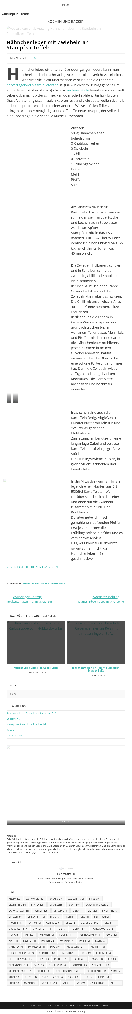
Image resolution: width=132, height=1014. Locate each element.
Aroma (15, 898)
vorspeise (50, 983)
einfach (35, 583)
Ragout (97, 958)
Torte (14, 983)
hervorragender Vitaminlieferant (32, 85)
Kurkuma (67, 940)
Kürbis (84, 940)
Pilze (44, 958)
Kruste (29, 940)
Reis (112, 958)
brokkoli (56, 904)
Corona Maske (19, 910)
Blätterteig (17, 904)
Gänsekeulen (42, 928)
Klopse (111, 934)
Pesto (86, 952)
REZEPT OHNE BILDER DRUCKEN (32, 567)
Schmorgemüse (20, 970)
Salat (39, 964)
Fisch (69, 916)
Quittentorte (13, 718)
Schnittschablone (69, 970)
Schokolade (96, 970)
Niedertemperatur (21, 952)
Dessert (41, 910)
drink (77, 910)
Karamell (47, 934)
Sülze (73, 977)
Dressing (61, 910)
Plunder (60, 958)
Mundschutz (76, 946)
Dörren (10, 730)
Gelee (71, 922)
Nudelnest (47, 952)
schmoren (100, 964)
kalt (29, 934)
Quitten (79, 958)
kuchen (47, 940)
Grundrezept (18, 928)
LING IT (63, 1005)
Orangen (68, 952)
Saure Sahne (58, 964)
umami (30, 983)
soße (14, 977)
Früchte (16, 922)
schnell (54, 583)
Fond (84, 916)
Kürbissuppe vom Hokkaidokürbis (36, 667)
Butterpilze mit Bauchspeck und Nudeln (27, 724)
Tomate (104, 977)
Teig (88, 977)
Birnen (94, 898)
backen (56, 898)
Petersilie (103, 952)
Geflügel (53, 922)
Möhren (98, 946)
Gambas (34, 922)
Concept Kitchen (15, 13)
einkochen (36, 916)
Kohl (13, 940)
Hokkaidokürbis (103, 928)
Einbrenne (110, 910)
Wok (81, 983)
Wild (67, 983)
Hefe (61, 928)
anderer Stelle (78, 90)
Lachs (100, 940)
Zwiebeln (63, 583)
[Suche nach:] (71, 5)
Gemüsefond (90, 922)
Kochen (38, 58)
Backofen (76, 898)
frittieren (101, 916)
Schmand (80, 964)
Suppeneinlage (52, 977)
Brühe (74, 904)
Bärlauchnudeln (97, 904)
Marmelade (36, 946)
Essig (55, 916)
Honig (14, 934)
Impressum (75, 1005)
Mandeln (16, 946)
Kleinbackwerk (90, 934)
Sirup (116, 970)
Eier (92, 910)
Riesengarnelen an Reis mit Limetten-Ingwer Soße (96, 669)
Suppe (31, 977)
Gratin (110, 922)
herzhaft (44, 583)
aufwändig (35, 898)
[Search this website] (66, 693)
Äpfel (115, 983)
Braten (26, 583)
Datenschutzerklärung (96, 1005)
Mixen (56, 946)
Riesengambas (19, 964)
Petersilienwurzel (21, 958)
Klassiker (67, 934)
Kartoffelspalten (15, 735)
